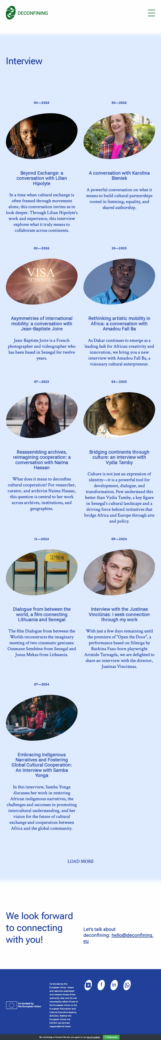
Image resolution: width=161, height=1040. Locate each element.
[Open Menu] (151, 13)
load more (81, 861)
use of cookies (93, 1037)
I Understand (111, 1037)
